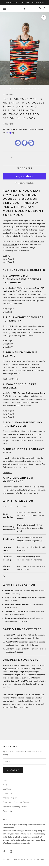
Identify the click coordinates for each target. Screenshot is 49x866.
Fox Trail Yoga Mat (37, 223)
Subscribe (13, 770)
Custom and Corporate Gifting (16, 802)
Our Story (7, 789)
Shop (5, 784)
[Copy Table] (4, 576)
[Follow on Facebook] (4, 851)
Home (5, 780)
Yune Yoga (9, 94)
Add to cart (24, 168)
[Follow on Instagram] (11, 851)
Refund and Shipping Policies (15, 806)
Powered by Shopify (34, 859)
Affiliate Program (10, 798)
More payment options (24, 183)
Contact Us (7, 793)
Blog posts (7, 811)
